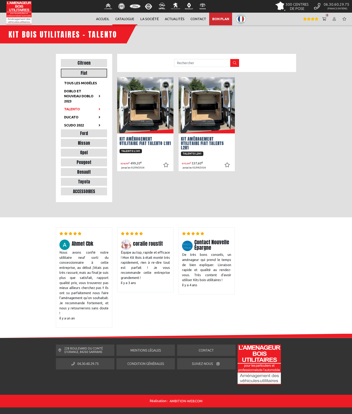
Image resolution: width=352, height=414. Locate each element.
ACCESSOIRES (84, 191)
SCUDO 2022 (74, 125)
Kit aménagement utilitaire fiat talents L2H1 (202, 143)
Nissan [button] (84, 143)
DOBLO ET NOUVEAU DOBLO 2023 (79, 96)
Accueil (102, 19)
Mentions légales (145, 350)
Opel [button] (84, 152)
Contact (206, 350)
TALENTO (72, 109)
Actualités (174, 19)
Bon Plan (220, 19)
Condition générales (145, 363)
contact (198, 19)
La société (149, 19)
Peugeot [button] (84, 162)
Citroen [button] (84, 63)
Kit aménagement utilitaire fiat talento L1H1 (145, 141)
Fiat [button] (84, 73)
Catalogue (124, 19)
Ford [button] (84, 133)
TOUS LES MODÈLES (80, 83)
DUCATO (71, 117)
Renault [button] (84, 172)
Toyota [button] (84, 182)
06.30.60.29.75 (88, 363)
